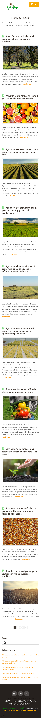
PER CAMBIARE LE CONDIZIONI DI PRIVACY (20, 710)
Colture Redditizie (27, 699)
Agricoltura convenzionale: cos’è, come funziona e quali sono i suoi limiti (20, 152)
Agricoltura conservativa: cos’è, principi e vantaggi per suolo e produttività (19, 210)
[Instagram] (26, 693)
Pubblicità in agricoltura (21, 704)
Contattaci (28, 700)
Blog (36, 700)
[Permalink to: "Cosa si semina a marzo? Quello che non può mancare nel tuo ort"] (20, 408)
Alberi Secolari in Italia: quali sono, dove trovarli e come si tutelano (18, 39)
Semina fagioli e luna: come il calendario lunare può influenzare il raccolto (20, 451)
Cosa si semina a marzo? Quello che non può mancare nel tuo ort (19, 390)
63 (26, 627)
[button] (34, 4)
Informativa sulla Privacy (27, 702)
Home (9, 699)
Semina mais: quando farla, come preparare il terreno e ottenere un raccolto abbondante (20, 511)
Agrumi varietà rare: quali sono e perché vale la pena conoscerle (20, 97)
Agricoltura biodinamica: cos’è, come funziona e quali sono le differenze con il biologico (19, 269)
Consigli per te (10, 700)
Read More (27, 84)
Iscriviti (20, 700)
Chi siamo (16, 699)
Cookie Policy (13, 703)
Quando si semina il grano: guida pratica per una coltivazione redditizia (20, 574)
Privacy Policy (11, 702)
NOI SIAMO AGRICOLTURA (13, 708)
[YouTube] (20, 693)
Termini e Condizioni (27, 703)
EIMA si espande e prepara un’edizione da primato (18, 673)
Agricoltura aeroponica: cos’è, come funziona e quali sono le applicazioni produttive (18, 331)
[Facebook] (14, 693)
